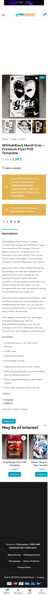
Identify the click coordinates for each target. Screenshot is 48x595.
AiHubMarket (27, 577)
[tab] (10, 233)
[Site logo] (25, 14)
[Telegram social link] (19, 222)
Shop (13, 139)
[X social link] (7, 222)
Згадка (40, 577)
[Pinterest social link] (11, 222)
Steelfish (8, 399)
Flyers (22, 139)
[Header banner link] (24, 2)
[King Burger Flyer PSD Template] (14, 446)
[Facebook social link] (3, 222)
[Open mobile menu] (3, 15)
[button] (4, 96)
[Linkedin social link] (15, 222)
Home (5, 139)
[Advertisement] (24, 49)
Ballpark (9, 403)
